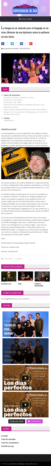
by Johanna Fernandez (10, 48)
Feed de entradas (8, 439)
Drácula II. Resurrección (39, 284)
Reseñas (18, 259)
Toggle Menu (26, 19)
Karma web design (18, 464)
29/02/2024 (25, 48)
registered (9, 299)
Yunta (19, 283)
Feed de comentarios (10, 443)
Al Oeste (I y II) (6, 283)
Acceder (4, 436)
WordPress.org (7, 446)
